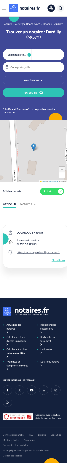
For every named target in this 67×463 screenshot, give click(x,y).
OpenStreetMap (53, 181)
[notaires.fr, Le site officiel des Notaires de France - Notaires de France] (26, 311)
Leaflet (44, 181)
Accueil (8, 24)
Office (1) (9, 204)
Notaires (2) (28, 204)
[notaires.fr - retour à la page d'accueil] (24, 8)
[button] (3, 8)
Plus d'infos (58, 260)
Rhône (46, 24)
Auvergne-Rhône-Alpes (27, 24)
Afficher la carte (12, 191)
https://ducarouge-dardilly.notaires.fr (38, 252)
